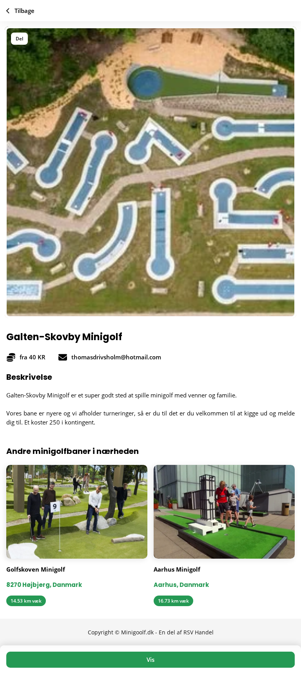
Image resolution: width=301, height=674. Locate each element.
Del (19, 38)
